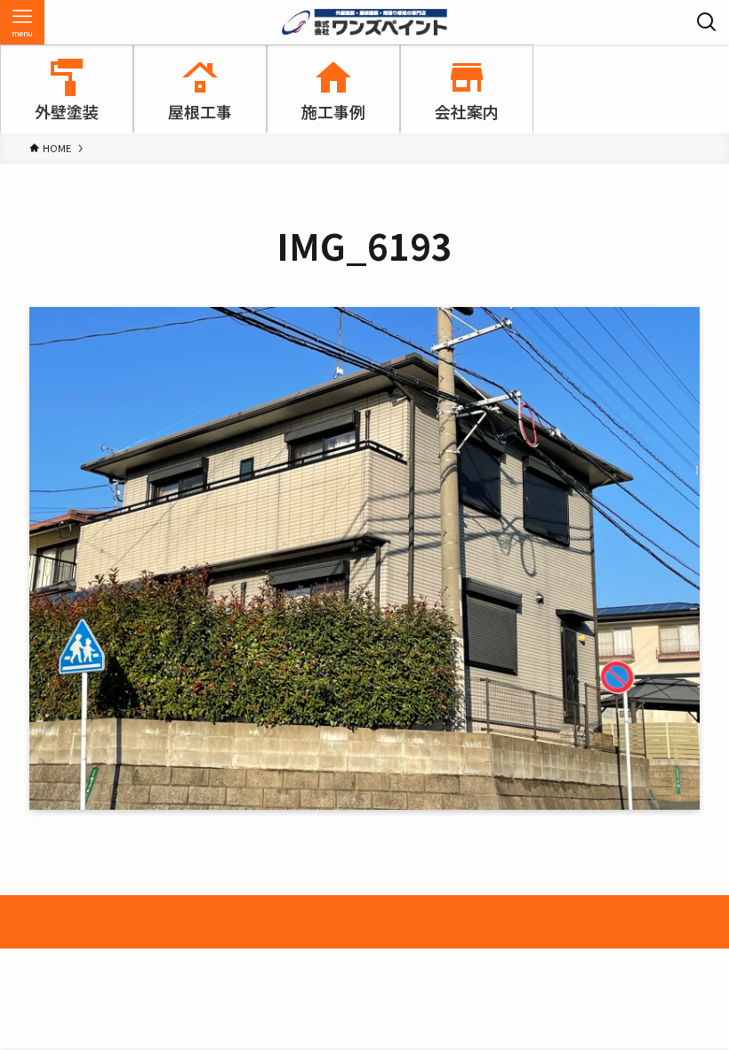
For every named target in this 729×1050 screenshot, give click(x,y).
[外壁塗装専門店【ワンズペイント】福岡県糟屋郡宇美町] (364, 22)
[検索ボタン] (707, 22)
